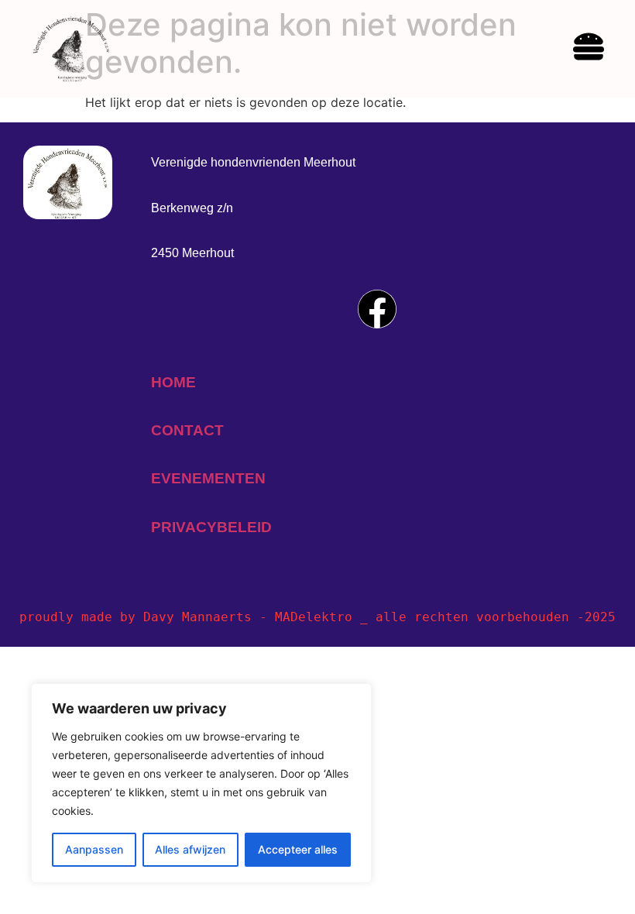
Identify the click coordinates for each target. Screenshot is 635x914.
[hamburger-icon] (589, 48)
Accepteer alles (298, 849)
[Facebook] (377, 309)
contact (187, 430)
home (173, 382)
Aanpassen (94, 849)
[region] (201, 783)
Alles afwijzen (190, 849)
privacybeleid (211, 527)
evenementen (208, 478)
